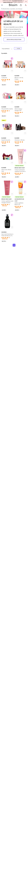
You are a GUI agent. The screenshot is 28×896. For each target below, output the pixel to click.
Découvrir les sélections (14, 39)
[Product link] (7, 69)
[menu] (2, 5)
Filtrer (18, 48)
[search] (2, 8)
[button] (14, 1)
